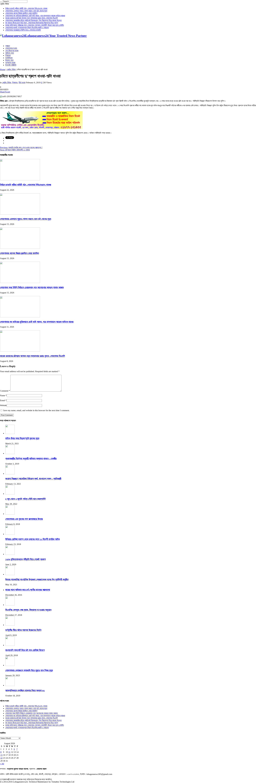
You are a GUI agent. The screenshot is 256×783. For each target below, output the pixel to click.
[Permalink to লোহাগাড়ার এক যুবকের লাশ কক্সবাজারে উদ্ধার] (10, 514)
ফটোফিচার (8, 58)
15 (1, 755)
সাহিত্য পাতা (9, 53)
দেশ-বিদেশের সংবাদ (11, 50)
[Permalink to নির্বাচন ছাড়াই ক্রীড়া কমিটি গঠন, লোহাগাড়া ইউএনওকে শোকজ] (20, 179)
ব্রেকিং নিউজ (11, 69)
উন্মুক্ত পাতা (9, 60)
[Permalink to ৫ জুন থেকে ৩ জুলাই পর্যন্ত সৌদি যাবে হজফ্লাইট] (10, 494)
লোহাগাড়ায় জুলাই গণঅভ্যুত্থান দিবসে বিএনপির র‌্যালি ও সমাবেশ (27, 27)
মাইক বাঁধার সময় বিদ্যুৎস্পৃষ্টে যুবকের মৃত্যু (22, 438)
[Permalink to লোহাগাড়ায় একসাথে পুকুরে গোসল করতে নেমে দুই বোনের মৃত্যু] (20, 214)
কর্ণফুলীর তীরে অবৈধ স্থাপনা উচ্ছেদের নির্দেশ (23, 630)
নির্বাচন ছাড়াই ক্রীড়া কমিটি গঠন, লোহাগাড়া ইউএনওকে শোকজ (26, 8)
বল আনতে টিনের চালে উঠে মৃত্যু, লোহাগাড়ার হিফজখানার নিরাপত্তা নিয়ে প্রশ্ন (31, 23)
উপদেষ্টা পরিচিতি (10, 65)
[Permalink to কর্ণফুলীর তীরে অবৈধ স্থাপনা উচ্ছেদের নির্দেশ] (10, 625)
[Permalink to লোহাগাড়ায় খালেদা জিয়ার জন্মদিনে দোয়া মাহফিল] (20, 248)
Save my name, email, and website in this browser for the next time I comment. (36, 410)
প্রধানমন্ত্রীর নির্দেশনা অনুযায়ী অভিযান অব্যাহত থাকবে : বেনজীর (31, 458)
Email (2, 400)
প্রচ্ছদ (7, 46)
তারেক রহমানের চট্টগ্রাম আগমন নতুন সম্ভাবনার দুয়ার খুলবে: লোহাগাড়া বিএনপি (31, 18)
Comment (5, 391)
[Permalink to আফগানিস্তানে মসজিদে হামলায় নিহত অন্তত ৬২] (10, 685)
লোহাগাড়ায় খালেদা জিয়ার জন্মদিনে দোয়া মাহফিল (21, 13)
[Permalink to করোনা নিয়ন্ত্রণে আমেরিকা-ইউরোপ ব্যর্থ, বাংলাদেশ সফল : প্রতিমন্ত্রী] (10, 473)
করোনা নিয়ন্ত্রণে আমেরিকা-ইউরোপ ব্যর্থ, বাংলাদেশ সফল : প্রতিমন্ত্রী (33, 478)
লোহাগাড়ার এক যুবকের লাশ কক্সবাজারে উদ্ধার (24, 519)
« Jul (2, 764)
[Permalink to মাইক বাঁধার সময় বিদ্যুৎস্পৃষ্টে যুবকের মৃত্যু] (10, 433)
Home (2, 69)
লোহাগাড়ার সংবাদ (11, 48)
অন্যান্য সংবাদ (10, 62)
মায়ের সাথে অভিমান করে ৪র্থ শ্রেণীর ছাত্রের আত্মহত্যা (27, 589)
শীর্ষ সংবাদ (22, 82)
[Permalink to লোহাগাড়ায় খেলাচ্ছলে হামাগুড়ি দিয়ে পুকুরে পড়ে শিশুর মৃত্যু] (10, 665)
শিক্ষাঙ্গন (8, 55)
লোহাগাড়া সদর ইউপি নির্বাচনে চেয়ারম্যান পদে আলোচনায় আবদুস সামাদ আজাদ (32, 287)
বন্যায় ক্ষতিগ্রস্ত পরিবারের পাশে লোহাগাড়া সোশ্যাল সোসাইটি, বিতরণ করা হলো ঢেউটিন (34, 25)
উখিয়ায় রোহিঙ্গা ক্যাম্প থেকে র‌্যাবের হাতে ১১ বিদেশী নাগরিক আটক (32, 539)
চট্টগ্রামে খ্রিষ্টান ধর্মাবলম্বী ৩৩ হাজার (15, 150)
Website (3, 405)
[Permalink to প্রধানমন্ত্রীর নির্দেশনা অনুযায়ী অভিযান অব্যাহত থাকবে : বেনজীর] (10, 453)
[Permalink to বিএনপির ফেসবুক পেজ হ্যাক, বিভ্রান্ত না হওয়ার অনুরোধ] (10, 605)
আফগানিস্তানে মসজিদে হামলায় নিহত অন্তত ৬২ (25, 690)
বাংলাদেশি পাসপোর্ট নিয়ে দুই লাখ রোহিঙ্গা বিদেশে (25, 650)
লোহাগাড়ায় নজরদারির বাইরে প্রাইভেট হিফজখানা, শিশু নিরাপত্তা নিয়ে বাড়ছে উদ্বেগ (33, 20)
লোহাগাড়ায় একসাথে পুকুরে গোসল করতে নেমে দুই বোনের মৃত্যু (26, 11)
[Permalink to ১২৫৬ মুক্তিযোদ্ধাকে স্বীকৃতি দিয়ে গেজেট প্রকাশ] (10, 554)
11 (9, 752)
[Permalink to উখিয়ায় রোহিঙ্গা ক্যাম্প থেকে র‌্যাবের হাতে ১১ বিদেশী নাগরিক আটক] (10, 534)
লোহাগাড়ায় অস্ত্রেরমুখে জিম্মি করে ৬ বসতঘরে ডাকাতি (23, 30)
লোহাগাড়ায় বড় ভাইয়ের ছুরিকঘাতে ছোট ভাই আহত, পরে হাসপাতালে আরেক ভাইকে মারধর (35, 16)
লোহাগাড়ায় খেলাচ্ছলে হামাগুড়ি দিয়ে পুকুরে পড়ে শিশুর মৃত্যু (29, 670)
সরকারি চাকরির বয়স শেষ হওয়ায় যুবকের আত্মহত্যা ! (21, 147)
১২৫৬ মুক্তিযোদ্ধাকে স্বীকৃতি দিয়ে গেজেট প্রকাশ (25, 559)
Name (2, 395)
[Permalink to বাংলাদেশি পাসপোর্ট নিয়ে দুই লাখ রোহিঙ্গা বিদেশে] (10, 645)
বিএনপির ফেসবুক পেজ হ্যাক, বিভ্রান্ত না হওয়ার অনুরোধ (28, 609)
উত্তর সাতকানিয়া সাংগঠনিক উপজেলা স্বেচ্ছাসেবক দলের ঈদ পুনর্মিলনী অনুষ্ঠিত (36, 579)
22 (1, 758)
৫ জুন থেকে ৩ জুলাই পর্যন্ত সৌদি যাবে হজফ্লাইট (25, 498)
